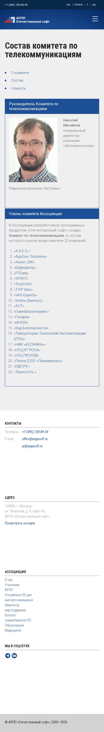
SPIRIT (20, 278)
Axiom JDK (24, 262)
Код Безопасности (31, 328)
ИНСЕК (21, 322)
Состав (17, 80)
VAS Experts (25, 295)
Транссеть (25, 372)
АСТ (18, 306)
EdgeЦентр (24, 267)
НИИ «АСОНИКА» (29, 344)
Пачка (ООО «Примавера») (38, 361)
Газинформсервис (31, 311)
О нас (9, 580)
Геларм (21, 317)
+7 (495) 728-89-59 (16, 4)
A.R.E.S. (21, 251)
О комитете (20, 73)
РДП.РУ (21, 366)
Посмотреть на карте (20, 523)
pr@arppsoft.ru (32, 446)
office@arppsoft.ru (35, 439)
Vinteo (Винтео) (28, 300)
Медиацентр (13, 630)
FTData (21, 273)
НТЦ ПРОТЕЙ (26, 355)
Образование (14, 625)
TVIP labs (23, 289)
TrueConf (22, 284)
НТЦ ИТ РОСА (27, 350)
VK (94, 4)
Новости (18, 88)
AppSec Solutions (30, 256)
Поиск (78, 4)
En (68, 4)
